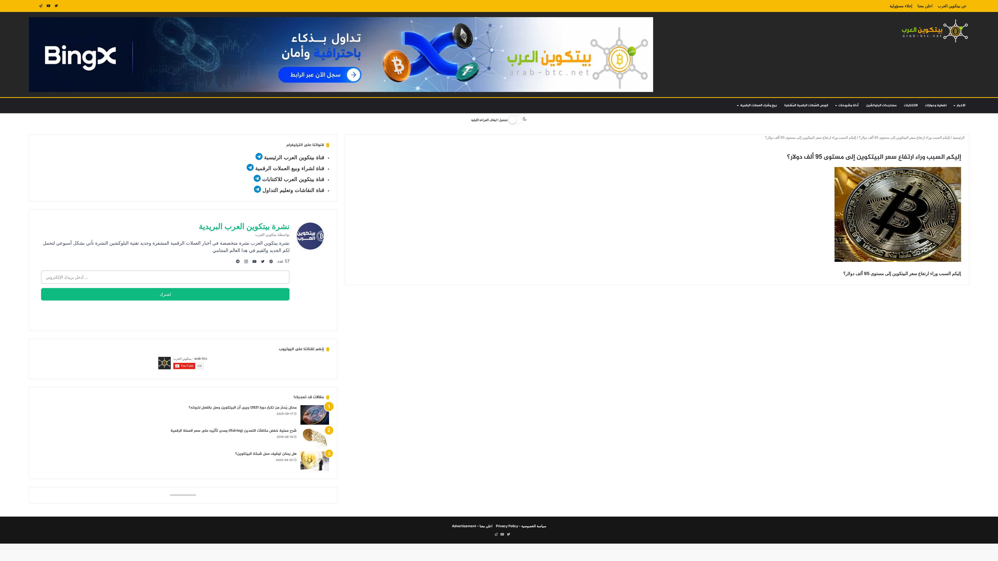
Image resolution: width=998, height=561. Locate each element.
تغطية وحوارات (936, 105)
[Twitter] (56, 6)
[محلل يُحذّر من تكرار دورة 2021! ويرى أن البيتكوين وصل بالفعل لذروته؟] (314, 415)
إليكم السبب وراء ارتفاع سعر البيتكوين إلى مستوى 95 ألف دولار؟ (904, 137)
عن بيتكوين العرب (952, 5)
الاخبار (961, 105)
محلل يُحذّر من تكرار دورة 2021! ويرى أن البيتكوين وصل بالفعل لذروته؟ (243, 408)
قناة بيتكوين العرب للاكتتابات (292, 179)
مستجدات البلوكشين (881, 105)
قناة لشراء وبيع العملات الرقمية (289, 168)
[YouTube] (48, 6)
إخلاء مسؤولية (901, 5)
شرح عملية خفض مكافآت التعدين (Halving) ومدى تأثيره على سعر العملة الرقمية (233, 431)
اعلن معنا (925, 5)
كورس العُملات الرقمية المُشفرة (806, 105)
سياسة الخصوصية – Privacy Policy (521, 526)
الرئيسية (959, 137)
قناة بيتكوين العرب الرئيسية (294, 157)
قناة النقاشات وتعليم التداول (293, 190)
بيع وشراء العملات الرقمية (758, 105)
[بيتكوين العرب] (935, 30)
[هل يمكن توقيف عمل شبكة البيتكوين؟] (314, 461)
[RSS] (33, 6)
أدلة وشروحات (848, 105)
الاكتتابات (911, 105)
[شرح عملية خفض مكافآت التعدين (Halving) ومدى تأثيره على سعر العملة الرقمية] (314, 438)
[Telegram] (40, 6)
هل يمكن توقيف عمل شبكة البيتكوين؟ (266, 454)
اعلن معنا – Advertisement (472, 526)
